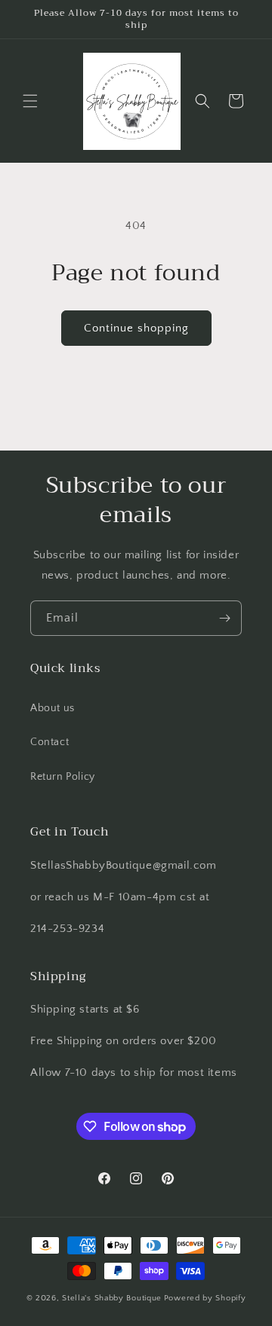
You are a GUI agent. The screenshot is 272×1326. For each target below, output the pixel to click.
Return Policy (62, 777)
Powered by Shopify (205, 1298)
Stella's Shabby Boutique (112, 1298)
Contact (49, 742)
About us (52, 708)
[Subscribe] (224, 618)
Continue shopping (136, 328)
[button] (30, 101)
